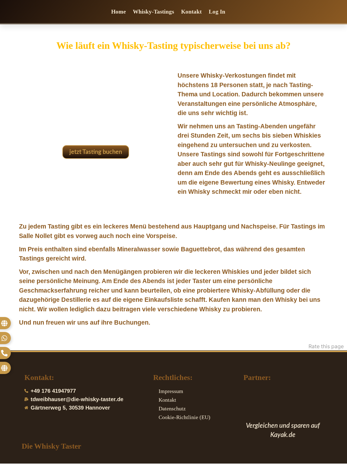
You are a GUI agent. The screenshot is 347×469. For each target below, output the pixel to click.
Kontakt (191, 11)
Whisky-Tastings (153, 11)
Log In (217, 11)
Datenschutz (172, 408)
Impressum (171, 391)
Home (118, 11)
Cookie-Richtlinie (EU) (184, 417)
